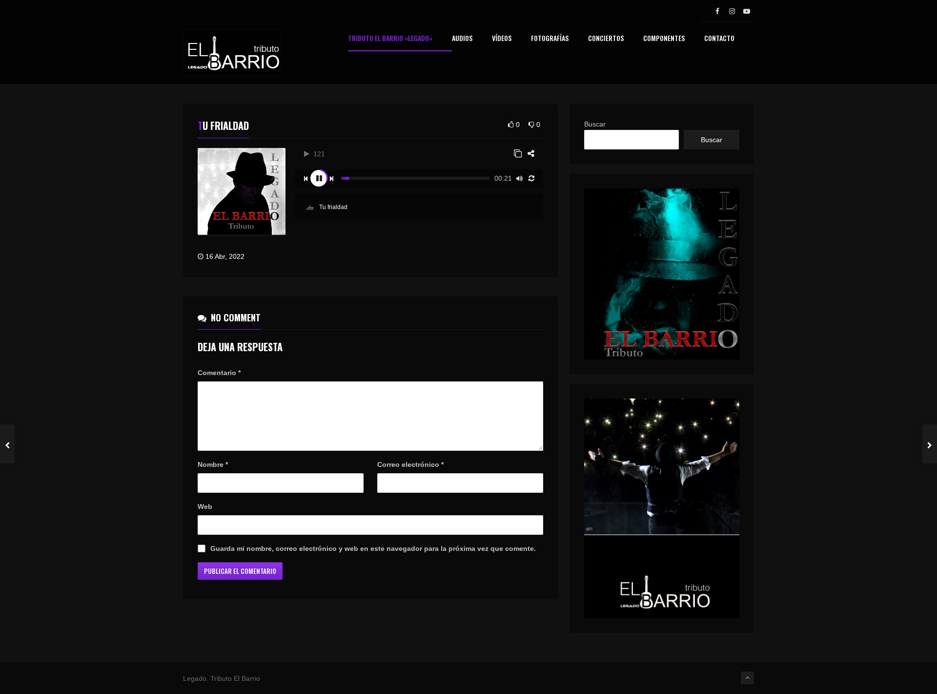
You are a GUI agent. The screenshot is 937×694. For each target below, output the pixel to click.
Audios (462, 39)
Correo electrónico (410, 464)
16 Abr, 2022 (224, 256)
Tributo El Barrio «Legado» (390, 39)
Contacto (719, 39)
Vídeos (501, 39)
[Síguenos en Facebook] (717, 11)
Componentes (664, 39)
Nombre (213, 464)
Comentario (219, 373)
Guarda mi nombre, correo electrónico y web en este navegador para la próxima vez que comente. (373, 548)
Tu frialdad (332, 207)
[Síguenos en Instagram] (732, 11)
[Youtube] (746, 11)
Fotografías (550, 39)
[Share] (531, 153)
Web (205, 506)
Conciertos (606, 39)
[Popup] (518, 153)
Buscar (595, 124)
